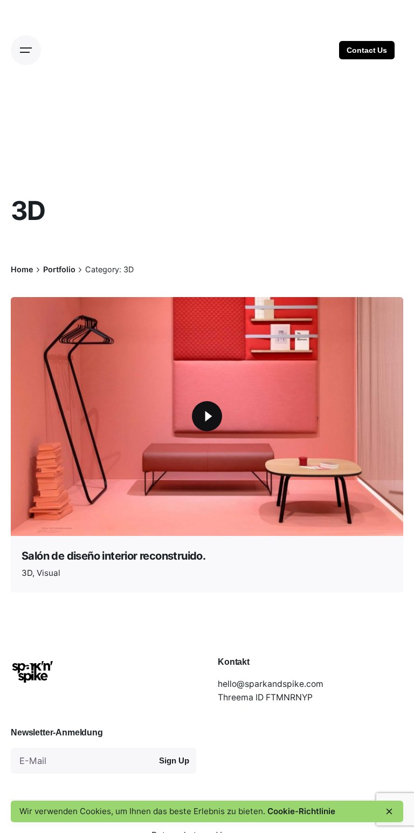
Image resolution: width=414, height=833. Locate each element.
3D (27, 573)
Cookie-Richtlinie (301, 811)
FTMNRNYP (289, 697)
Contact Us (367, 50)
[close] (389, 811)
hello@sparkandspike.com (270, 684)
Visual (48, 573)
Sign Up (174, 760)
